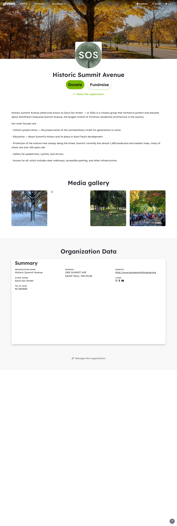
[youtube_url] (122, 280)
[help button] (172, 521)
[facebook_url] (119, 280)
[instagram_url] (116, 280)
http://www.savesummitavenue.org (135, 272)
